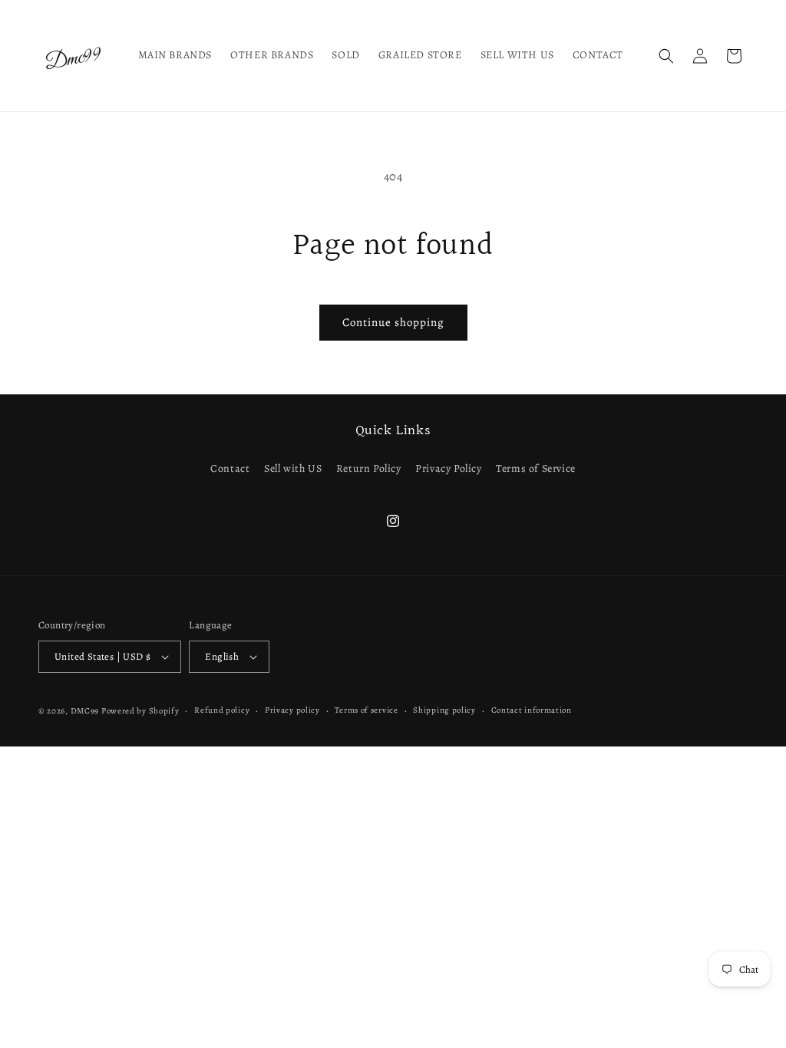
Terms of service (366, 710)
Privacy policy (292, 710)
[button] (666, 56)
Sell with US (293, 468)
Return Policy (368, 468)
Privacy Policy (448, 468)
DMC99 (85, 711)
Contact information (531, 710)
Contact (229, 468)
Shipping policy (444, 710)
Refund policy (221, 710)
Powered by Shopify (140, 711)
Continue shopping (393, 322)
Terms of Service (536, 468)
